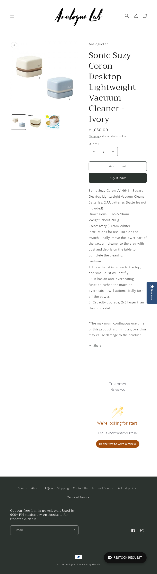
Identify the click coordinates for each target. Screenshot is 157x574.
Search (22, 488)
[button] (12, 15)
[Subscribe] (73, 530)
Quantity (94, 143)
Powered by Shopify (89, 565)
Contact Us (80, 488)
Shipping (94, 136)
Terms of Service (103, 488)
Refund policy (127, 488)
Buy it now (118, 178)
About (35, 488)
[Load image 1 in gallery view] (18, 122)
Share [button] (97, 345)
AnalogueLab (72, 565)
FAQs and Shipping (56, 488)
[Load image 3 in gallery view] (52, 122)
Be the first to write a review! (117, 444)
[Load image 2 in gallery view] (35, 122)
